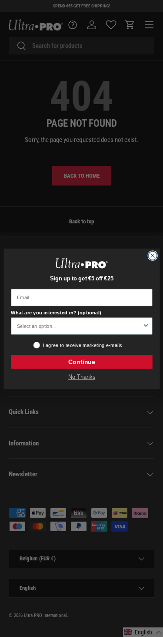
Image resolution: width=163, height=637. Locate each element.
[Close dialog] (152, 255)
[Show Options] (145, 325)
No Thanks (81, 377)
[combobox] (79, 325)
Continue (81, 361)
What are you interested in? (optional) (56, 312)
